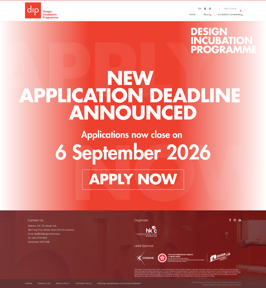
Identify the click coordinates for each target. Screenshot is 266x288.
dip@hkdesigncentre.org (46, 233)
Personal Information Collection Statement (119, 283)
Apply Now (230, 8)
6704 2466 (44, 241)
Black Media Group (219, 285)
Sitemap (28, 283)
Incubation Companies (229, 14)
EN (199, 8)
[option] (133, 120)
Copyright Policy (83, 283)
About (207, 14)
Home (192, 14)
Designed (205, 285)
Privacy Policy (63, 283)
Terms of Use (44, 283)
